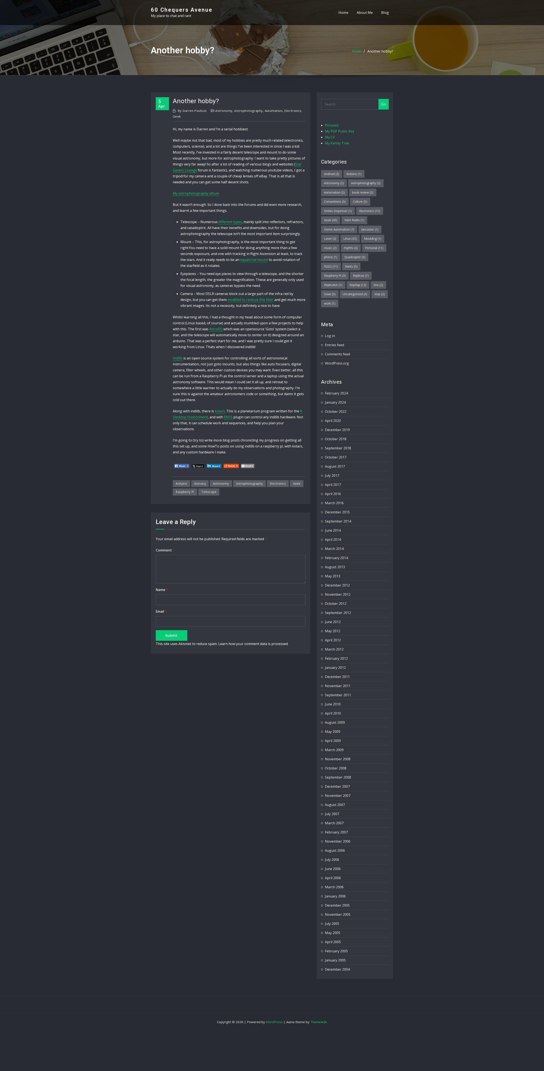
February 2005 (336, 951)
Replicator (333, 285)
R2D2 (331, 266)
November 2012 (337, 594)
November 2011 (337, 686)
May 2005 (332, 932)
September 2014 (338, 521)
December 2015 (337, 512)
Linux (350, 238)
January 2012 (335, 667)
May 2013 (332, 576)
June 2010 (333, 704)
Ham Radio (354, 220)
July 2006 (332, 859)
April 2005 (333, 942)
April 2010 (333, 713)
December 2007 (337, 786)
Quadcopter (354, 257)
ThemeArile (318, 1022)
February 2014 (336, 557)
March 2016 (334, 503)
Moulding (372, 238)
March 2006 (334, 887)
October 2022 (335, 411)
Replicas (361, 275)
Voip (379, 294)
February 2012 (336, 658)
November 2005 (337, 914)
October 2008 (335, 768)
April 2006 (333, 878)
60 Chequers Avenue (181, 10)
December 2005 (337, 905)
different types (230, 221)
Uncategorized (355, 294)
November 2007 (337, 795)
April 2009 (333, 740)
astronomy (221, 483)
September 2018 (338, 448)
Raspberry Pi (185, 492)
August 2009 (335, 722)
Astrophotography (248, 110)
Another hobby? (380, 51)
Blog (385, 12)
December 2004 (337, 969)
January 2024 (335, 402)
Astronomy (223, 110)
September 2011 (338, 695)
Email (161, 611)
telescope (208, 492)
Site (378, 285)
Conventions (335, 201)
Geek (177, 116)
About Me (365, 12)
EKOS (228, 417)
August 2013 (335, 567)
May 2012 (332, 631)
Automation (274, 110)
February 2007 (336, 832)
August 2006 (335, 850)
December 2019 (337, 429)
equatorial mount (254, 259)
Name (162, 589)
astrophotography (249, 483)
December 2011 (337, 676)
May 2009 (332, 731)
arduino (181, 483)
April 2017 (333, 484)
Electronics (292, 110)
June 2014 (333, 530)
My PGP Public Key (339, 131)
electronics (278, 483)
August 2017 (335, 466)
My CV (330, 137)
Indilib (178, 358)
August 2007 (335, 804)
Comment (164, 550)
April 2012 (333, 640)
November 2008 (337, 759)
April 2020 (333, 420)
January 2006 (335, 896)
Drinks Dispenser (338, 211)
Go (383, 104)
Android (331, 174)
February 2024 (336, 393)
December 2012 (337, 585)
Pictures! (332, 125)
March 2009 (334, 750)
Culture (360, 201)
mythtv (351, 248)
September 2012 (338, 612)
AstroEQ (215, 329)
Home (343, 12)
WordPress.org (337, 363)
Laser (330, 238)
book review (362, 192)
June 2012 (333, 622)
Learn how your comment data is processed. (253, 643)
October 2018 (335, 439)
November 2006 (337, 841)
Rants (351, 266)
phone (330, 257)
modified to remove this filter (250, 299)
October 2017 (335, 457)
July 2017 (332, 475)
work (329, 303)
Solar (330, 294)
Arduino (353, 174)
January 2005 (335, 960)
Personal (374, 248)
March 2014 (334, 548)
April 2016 (333, 493)
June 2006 (333, 868)
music (330, 248)
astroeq (200, 483)
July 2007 (332, 814)
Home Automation (339, 229)
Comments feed (337, 354)
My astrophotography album (196, 193)
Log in (330, 335)
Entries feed (334, 345)
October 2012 (335, 603)
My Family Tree (337, 143)
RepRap (358, 285)
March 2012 (334, 649)
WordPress (274, 1022)
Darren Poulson (192, 110)
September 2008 (338, 777)
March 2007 (334, 823)
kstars (220, 411)
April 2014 (333, 539)
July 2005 (332, 923)
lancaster (369, 229)
